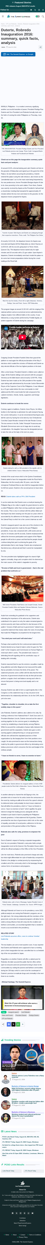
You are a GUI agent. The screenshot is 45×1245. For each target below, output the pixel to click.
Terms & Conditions (35, 1235)
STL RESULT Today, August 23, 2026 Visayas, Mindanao (20, 1142)
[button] (38, 16)
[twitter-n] (35, 9)
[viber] (28, 1213)
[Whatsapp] (18, 1024)
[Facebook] (9, 1024)
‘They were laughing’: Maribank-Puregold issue (20, 6)
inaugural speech (13, 1012)
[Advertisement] (22, 80)
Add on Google (18, 54)
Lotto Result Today (8, 1171)
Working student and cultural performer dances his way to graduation (26, 1115)
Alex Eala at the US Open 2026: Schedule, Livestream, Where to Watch (22, 1154)
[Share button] (23, 1024)
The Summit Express (26, 1242)
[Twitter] (13, 1024)
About (15, 1235)
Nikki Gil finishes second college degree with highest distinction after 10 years (26, 1089)
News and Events (7, 1015)
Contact (23, 1235)
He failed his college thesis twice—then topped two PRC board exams (20, 1065)
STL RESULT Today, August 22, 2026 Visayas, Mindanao (20, 1150)
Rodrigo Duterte (34, 1015)
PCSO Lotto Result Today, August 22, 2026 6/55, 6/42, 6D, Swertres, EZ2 (20, 1138)
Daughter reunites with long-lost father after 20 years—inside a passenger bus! (28, 1102)
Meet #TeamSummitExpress (22, 1223)
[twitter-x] (16, 1213)
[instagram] (39, 9)
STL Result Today (30, 1171)
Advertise (22, 1220)
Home (3, 24)
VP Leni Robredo (11, 24)
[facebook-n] (31, 9)
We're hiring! (22, 1225)
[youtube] (32, 1213)
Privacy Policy (23, 1237)
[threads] (43, 9)
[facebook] (12, 1213)
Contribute (22, 1218)
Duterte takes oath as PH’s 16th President (20, 496)
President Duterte (21, 1015)
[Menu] (3, 16)
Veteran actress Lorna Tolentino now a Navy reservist (28, 1076)
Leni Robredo (26, 1012)
